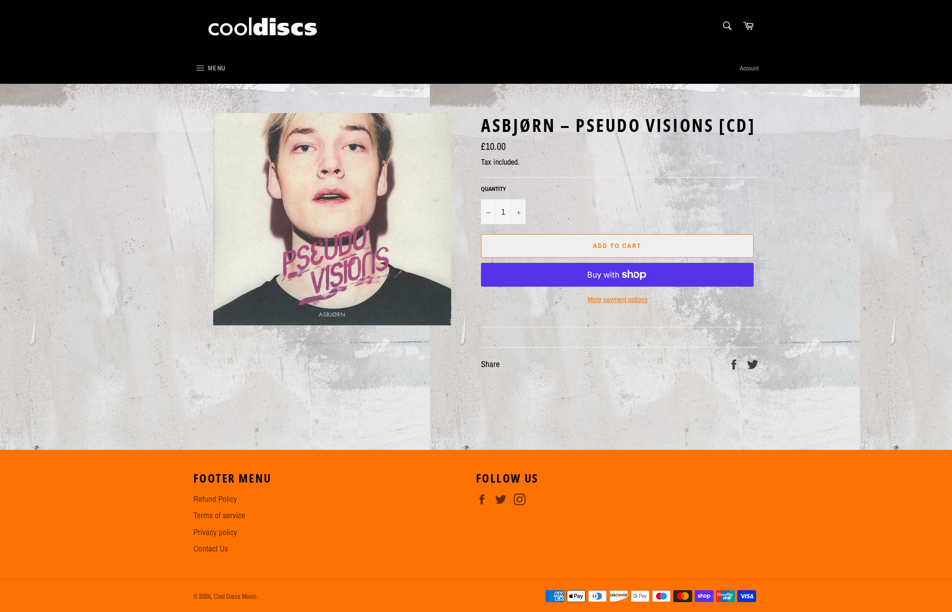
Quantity (493, 189)
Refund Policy (215, 498)
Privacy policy (215, 532)
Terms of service (219, 515)
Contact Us (210, 548)
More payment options (618, 300)
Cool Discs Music (235, 596)
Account (749, 68)
